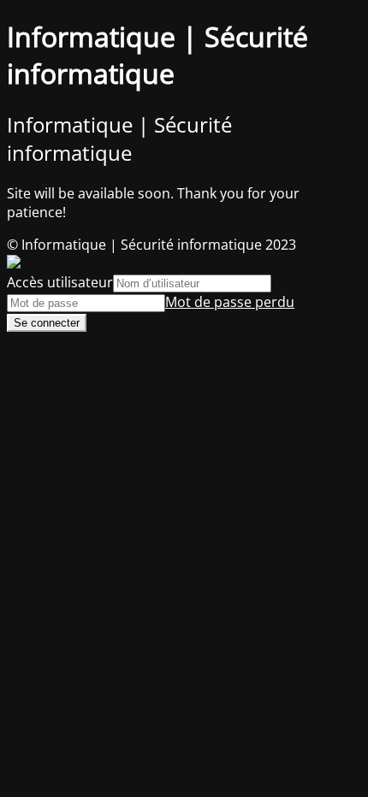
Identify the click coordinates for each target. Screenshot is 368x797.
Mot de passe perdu (229, 301)
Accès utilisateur (60, 282)
